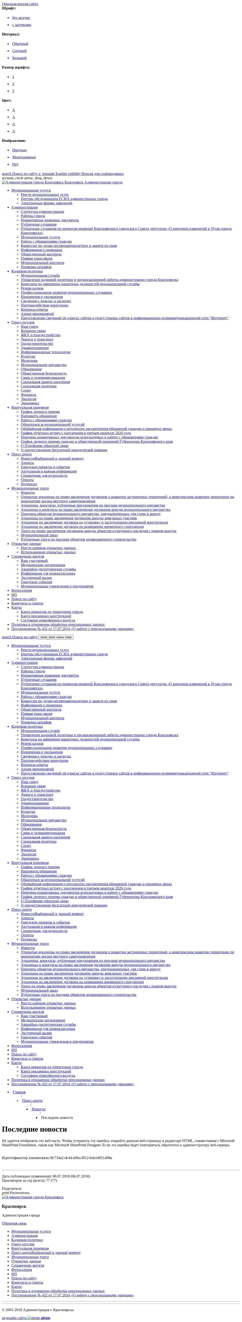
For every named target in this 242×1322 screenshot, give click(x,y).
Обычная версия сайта (20, 4)
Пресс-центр (32, 1101)
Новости (39, 1109)
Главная (19, 1092)
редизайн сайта (26, 1318)
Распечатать (15, 1193)
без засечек (21, 18)
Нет (15, 164)
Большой (19, 58)
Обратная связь (14, 1223)
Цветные (19, 150)
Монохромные (24, 157)
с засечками (21, 25)
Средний (19, 51)
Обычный (20, 44)
